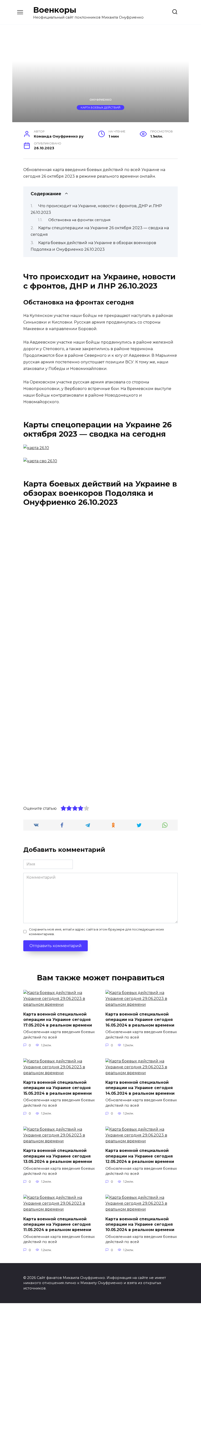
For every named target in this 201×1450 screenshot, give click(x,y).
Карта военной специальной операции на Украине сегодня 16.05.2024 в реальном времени (139, 1019)
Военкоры (54, 10)
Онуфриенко (100, 99)
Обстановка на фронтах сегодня (79, 220)
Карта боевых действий (100, 107)
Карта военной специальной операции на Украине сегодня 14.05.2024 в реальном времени (140, 1088)
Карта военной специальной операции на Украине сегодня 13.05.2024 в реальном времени (57, 1156)
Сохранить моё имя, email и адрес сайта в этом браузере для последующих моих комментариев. (96, 932)
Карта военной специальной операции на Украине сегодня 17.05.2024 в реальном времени (57, 1019)
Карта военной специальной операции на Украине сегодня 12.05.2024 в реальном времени (139, 1156)
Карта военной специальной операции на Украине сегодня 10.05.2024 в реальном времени (139, 1224)
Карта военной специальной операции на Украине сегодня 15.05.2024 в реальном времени (57, 1088)
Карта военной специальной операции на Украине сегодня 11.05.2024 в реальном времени (57, 1224)
